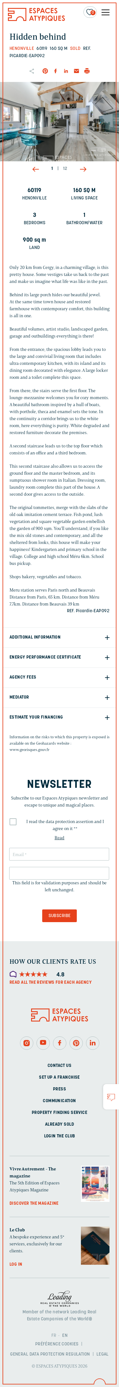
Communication (59, 1101)
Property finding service (59, 1112)
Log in (16, 1264)
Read (59, 838)
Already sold (59, 1124)
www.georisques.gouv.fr (30, 749)
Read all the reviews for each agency (51, 982)
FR (53, 1335)
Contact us (59, 1065)
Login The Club (59, 1136)
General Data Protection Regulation (50, 1354)
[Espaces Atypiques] (36, 19)
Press (59, 1089)
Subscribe (60, 916)
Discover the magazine (34, 1203)
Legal (102, 1354)
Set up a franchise (59, 1077)
